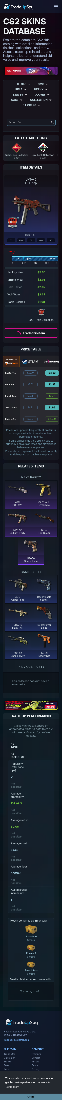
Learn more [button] (12, 1087)
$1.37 (52, 396)
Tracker (8, 1061)
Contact (36, 1057)
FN (11, 240)
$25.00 (52, 419)
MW (21, 240)
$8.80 (30, 373)
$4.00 (30, 384)
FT (31, 240)
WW (41, 240)
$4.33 (52, 373)
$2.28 (30, 419)
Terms (35, 1065)
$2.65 (30, 396)
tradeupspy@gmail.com (16, 1039)
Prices (7, 1069)
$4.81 (30, 407)
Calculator (9, 1057)
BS (51, 240)
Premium (36, 1054)
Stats (6, 1065)
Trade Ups (9, 1054)
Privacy (36, 1069)
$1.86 (52, 407)
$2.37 (51, 384)
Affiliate (36, 1061)
